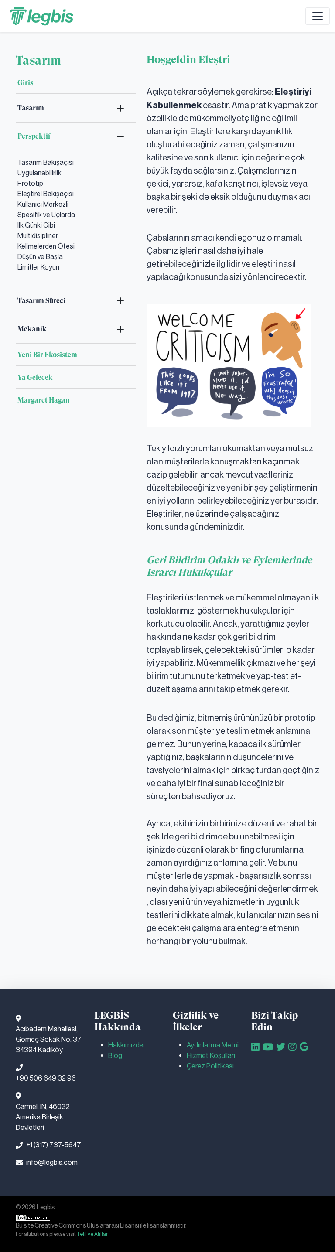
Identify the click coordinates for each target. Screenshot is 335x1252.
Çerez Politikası (210, 1066)
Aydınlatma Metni (213, 1045)
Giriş (25, 82)
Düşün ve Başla (40, 256)
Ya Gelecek (35, 377)
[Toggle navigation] (317, 16)
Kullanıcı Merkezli (42, 204)
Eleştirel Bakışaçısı (45, 194)
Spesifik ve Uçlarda (46, 215)
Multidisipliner (37, 236)
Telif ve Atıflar (92, 1234)
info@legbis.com (52, 1162)
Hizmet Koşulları (211, 1055)
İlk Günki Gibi (36, 225)
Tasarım (30, 108)
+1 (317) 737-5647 (53, 1145)
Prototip (30, 183)
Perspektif (33, 136)
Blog (115, 1055)
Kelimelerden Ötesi (46, 246)
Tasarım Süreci (41, 301)
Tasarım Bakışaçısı (45, 162)
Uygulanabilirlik (39, 173)
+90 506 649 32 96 (46, 1078)
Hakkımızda (126, 1045)
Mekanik (32, 329)
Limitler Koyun (38, 267)
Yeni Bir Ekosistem (47, 355)
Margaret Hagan (43, 400)
